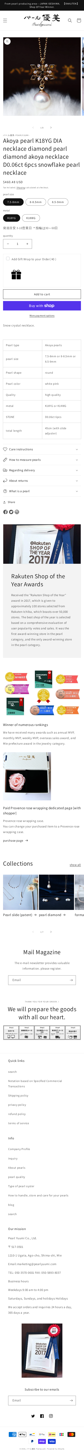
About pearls (16, 1168)
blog (11, 1205)
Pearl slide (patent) (17, 915)
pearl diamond (50, 915)
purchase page (13, 840)
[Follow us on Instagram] (16, 512)
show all (75, 865)
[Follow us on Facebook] (5, 512)
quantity (8, 235)
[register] (71, 980)
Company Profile (19, 1149)
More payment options (42, 315)
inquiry (12, 1158)
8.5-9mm (58, 202)
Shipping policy (18, 1095)
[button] (5, 20)
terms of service (18, 1123)
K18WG (31, 218)
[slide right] (50, 127)
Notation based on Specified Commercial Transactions (35, 1083)
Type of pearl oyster (21, 1186)
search (12, 1072)
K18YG (11, 218)
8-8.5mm (36, 202)
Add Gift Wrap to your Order (34, 259)
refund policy (17, 1114)
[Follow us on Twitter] (11, 512)
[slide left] (33, 127)
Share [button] (11, 502)
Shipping (21, 187)
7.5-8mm (13, 202)
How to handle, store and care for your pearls (38, 1195)
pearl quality (16, 1177)
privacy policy (17, 1105)
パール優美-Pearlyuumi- (37, 1449)
